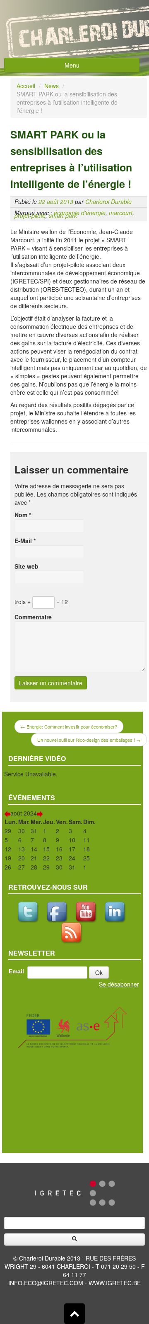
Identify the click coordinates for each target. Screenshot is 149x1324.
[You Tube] (86, 908)
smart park (63, 215)
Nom (22, 515)
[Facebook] (58, 908)
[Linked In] (115, 908)
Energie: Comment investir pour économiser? (69, 726)
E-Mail (25, 541)
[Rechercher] (74, 1239)
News (51, 86)
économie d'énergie (80, 213)
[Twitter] (29, 908)
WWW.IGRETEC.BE (115, 1283)
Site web (26, 566)
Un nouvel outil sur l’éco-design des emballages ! (89, 739)
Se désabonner (119, 984)
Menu (72, 65)
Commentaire (33, 617)
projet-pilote (30, 215)
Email (16, 971)
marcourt (120, 213)
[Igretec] (74, 1192)
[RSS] (72, 929)
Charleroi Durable (108, 201)
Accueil (26, 86)
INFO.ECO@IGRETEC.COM (45, 1283)
